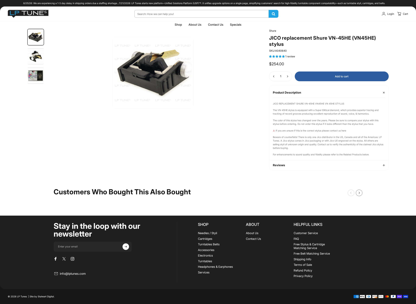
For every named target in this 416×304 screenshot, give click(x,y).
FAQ (296, 238)
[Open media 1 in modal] (152, 73)
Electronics (205, 255)
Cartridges (205, 238)
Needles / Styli (207, 233)
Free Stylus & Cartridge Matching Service (309, 246)
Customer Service (306, 233)
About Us (252, 233)
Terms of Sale (303, 264)
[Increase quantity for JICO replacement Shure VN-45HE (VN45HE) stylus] (288, 76)
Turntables (205, 261)
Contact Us (253, 238)
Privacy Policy (303, 276)
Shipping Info (302, 259)
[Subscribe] (126, 246)
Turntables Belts (209, 244)
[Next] (252, 68)
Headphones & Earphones (215, 266)
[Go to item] (35, 37)
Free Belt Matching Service (312, 253)
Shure (272, 30)
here (343, 130)
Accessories (206, 250)
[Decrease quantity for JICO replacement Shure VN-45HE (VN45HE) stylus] (273, 76)
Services (203, 272)
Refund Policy (303, 270)
